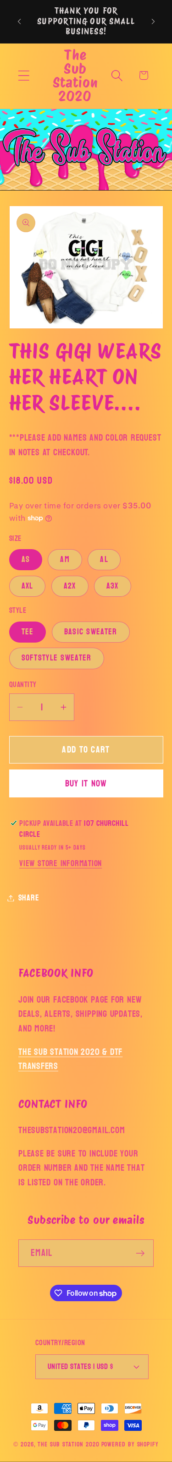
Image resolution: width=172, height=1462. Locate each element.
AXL (27, 586)
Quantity (23, 684)
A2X (70, 586)
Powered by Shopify (130, 1444)
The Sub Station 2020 (68, 1444)
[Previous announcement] (19, 21)
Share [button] (28, 898)
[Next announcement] (153, 21)
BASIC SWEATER (90, 631)
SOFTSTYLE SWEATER (57, 658)
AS (26, 559)
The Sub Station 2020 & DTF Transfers (70, 1059)
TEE (28, 631)
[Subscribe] (140, 1253)
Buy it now (86, 783)
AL (104, 559)
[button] (24, 75)
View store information (60, 863)
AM (65, 559)
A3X (112, 586)
